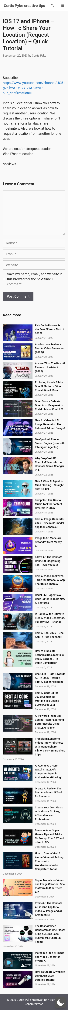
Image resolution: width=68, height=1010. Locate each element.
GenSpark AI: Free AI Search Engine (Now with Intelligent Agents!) (50, 443)
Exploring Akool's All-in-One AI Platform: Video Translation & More (49, 386)
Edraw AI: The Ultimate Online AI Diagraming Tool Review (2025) (48, 561)
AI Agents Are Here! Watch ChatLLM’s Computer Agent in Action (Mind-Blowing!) (49, 771)
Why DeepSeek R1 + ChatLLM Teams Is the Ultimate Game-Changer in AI (49, 464)
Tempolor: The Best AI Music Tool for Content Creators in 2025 (48, 504)
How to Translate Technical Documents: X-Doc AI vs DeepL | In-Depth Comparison (50, 656)
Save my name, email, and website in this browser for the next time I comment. (35, 279)
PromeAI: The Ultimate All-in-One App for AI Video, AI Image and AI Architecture (48, 909)
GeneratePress (34, 1004)
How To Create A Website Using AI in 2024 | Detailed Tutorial (50, 975)
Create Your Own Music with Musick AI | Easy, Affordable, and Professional (49, 813)
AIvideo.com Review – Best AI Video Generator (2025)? (49, 348)
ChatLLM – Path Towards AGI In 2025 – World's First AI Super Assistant (50, 677)
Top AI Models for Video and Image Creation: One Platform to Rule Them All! (50, 886)
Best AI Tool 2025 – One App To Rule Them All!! (49, 634)
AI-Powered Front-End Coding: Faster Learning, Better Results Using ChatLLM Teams (49, 721)
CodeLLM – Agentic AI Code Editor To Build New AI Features (50, 598)
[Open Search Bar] (52, 5)
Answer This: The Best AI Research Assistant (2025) (50, 367)
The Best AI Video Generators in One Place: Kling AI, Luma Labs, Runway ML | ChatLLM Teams (50, 934)
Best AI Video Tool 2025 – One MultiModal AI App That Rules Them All (50, 580)
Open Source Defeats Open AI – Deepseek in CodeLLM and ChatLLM (49, 405)
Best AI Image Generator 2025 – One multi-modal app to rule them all (49, 523)
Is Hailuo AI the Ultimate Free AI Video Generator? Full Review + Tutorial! (50, 617)
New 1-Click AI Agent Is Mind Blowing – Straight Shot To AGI (49, 485)
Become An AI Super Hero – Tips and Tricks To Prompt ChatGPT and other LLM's (49, 836)
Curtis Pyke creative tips (24, 5)
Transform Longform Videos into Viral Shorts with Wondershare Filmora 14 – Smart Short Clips (50, 746)
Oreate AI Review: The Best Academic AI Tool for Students (48, 792)
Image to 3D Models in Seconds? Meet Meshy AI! (48, 542)
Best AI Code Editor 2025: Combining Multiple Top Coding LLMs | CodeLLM (47, 698)
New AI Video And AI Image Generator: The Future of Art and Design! (50, 424)
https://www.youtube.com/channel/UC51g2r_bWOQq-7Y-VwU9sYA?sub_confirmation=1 (34, 88)
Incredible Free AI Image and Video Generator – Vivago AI (49, 956)
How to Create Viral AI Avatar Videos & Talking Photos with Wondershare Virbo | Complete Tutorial (49, 861)
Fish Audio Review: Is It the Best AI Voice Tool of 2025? (49, 329)
